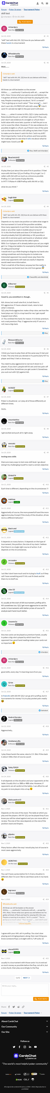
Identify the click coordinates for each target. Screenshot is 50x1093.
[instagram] (25, 1047)
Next (25, 978)
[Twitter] (14, 1047)
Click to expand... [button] (25, 924)
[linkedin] (30, 1047)
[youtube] (35, 1047)
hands (8, 43)
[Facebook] (19, 1047)
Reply (46, 47)
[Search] (42, 3)
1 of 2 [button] (18, 978)
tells (29, 138)
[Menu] (47, 3)
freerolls (6, 696)
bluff (38, 573)
